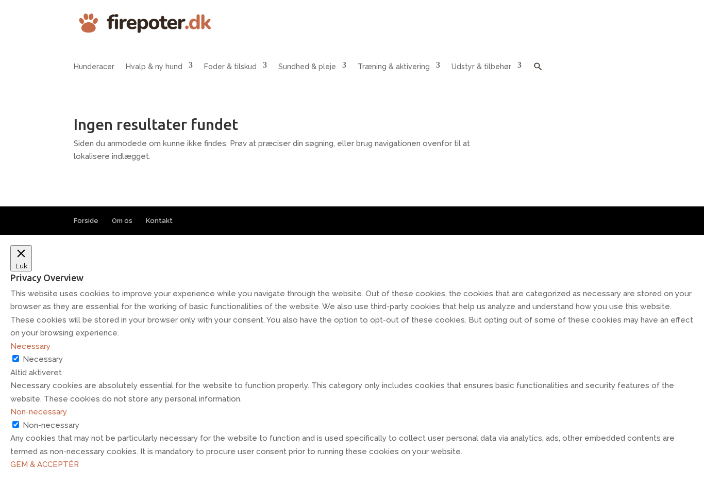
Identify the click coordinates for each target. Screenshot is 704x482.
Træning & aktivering (394, 66)
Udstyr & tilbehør (481, 66)
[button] (538, 74)
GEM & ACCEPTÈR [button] (44, 464)
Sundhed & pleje (307, 66)
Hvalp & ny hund (154, 66)
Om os (122, 220)
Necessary (43, 359)
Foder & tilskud (230, 66)
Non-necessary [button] (38, 411)
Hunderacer (94, 66)
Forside (86, 220)
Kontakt (159, 220)
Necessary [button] (30, 346)
